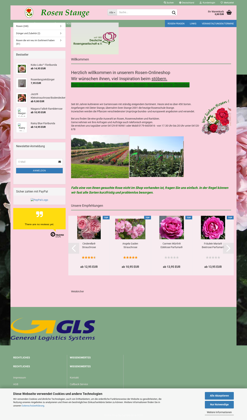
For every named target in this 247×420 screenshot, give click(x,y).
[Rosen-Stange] (57, 12)
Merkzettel (228, 2)
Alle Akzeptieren (219, 395)
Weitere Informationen (219, 412)
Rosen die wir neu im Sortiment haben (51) (35, 42)
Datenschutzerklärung (33, 405)
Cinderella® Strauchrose (89, 245)
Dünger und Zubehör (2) (28, 33)
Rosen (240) (22, 26)
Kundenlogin (208, 2)
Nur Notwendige (219, 404)
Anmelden (39, 170)
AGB (15, 384)
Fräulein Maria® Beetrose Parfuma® (213, 245)
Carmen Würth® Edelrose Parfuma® (172, 245)
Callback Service (79, 384)
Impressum (19, 377)
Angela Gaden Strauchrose (130, 245)
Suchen (170, 2)
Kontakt (74, 377)
